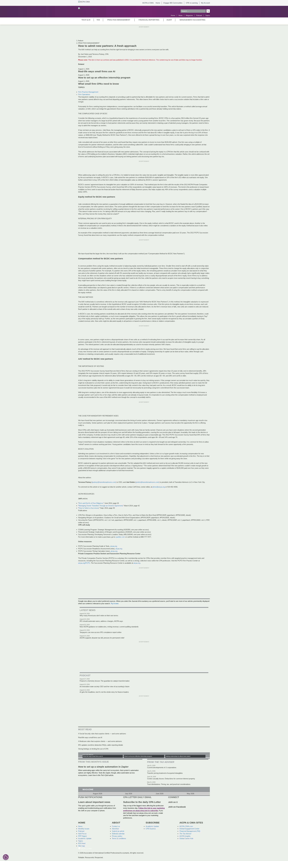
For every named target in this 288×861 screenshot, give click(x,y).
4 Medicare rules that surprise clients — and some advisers (100, 741)
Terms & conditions (119, 838)
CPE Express (151, 829)
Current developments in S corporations (161, 767)
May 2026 (190, 793)
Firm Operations (84, 94)
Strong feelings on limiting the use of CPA (93, 749)
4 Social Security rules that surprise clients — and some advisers (102, 734)
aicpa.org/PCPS (84, 563)
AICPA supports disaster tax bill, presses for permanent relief (102, 638)
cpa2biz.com (120, 537)
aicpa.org (113, 546)
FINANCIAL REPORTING (149, 20)
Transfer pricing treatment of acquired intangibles (165, 773)
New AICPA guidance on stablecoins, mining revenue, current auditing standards (109, 627)
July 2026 (128, 793)
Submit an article (118, 831)
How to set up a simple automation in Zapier (103, 766)
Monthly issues (83, 829)
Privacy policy (117, 836)
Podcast (199, 15)
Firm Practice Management (88, 92)
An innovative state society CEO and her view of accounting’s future (104, 686)
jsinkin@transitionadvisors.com (147, 482)
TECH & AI (85, 20)
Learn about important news (94, 802)
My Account (205, 3)
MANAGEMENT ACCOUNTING (192, 20)
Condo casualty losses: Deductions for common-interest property (171, 779)
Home (158, 3)
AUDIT (169, 20)
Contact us (116, 826)
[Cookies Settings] (6, 857)
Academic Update (84, 838)
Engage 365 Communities (172, 3)
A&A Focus (82, 834)
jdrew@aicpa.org (159, 487)
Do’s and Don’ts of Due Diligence (91, 503)
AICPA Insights (184, 836)
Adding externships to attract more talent (178, 756)
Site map (81, 846)
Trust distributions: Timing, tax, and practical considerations (168, 784)
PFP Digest (82, 836)
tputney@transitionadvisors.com (104, 482)
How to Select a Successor (89, 508)
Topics (207, 15)
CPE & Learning (192, 3)
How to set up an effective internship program (104, 77)
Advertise (115, 829)
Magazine (189, 15)
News (180, 15)
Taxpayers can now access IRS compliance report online (100, 632)
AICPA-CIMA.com (186, 826)
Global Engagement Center (189, 829)
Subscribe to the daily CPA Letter (142, 802)
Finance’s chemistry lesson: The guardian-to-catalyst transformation (104, 681)
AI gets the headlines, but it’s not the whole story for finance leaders (104, 692)
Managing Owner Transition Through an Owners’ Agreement (101, 506)
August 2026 (97, 793)
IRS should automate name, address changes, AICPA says (101, 621)
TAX (98, 20)
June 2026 (159, 793)
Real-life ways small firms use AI (96, 71)
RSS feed (81, 843)
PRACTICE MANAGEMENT (118, 20)
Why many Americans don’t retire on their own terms (99, 615)
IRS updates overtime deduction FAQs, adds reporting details (100, 745)
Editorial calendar (118, 834)
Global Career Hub (186, 838)
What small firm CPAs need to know (98, 83)
